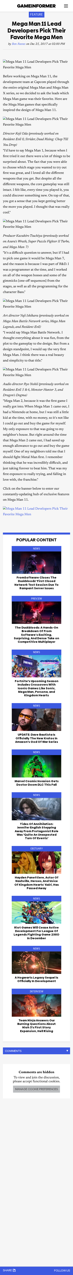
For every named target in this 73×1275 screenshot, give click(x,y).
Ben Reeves (19, 44)
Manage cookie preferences (36, 1089)
